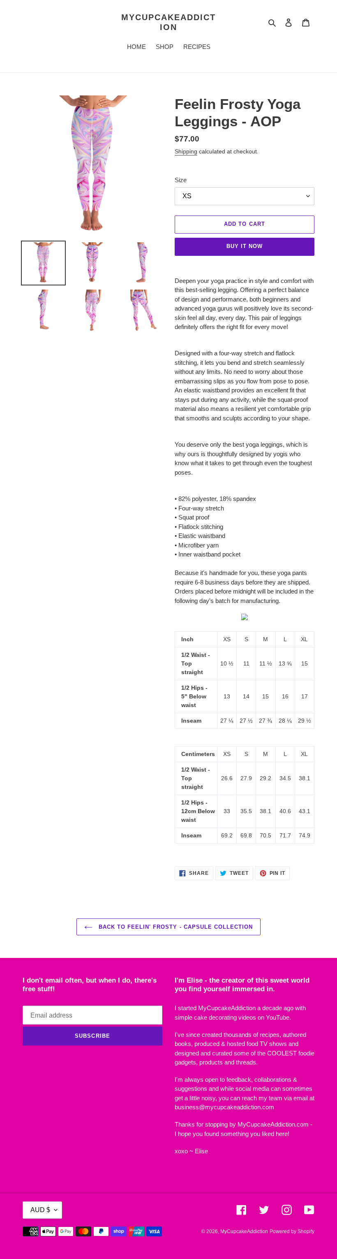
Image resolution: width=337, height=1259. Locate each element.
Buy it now (244, 246)
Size (181, 179)
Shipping (186, 151)
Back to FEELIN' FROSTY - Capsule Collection (175, 927)
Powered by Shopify (292, 1231)
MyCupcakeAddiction (168, 22)
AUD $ (40, 1209)
